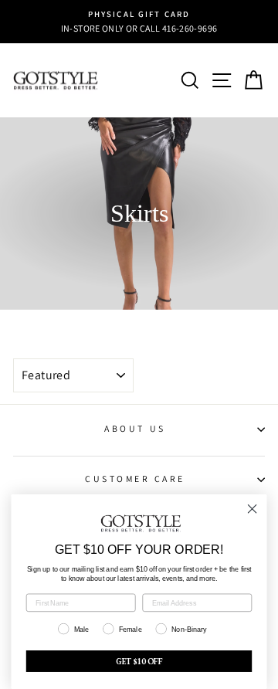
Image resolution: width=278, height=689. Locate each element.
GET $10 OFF (139, 661)
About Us (134, 428)
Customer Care (135, 478)
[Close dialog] (252, 509)
